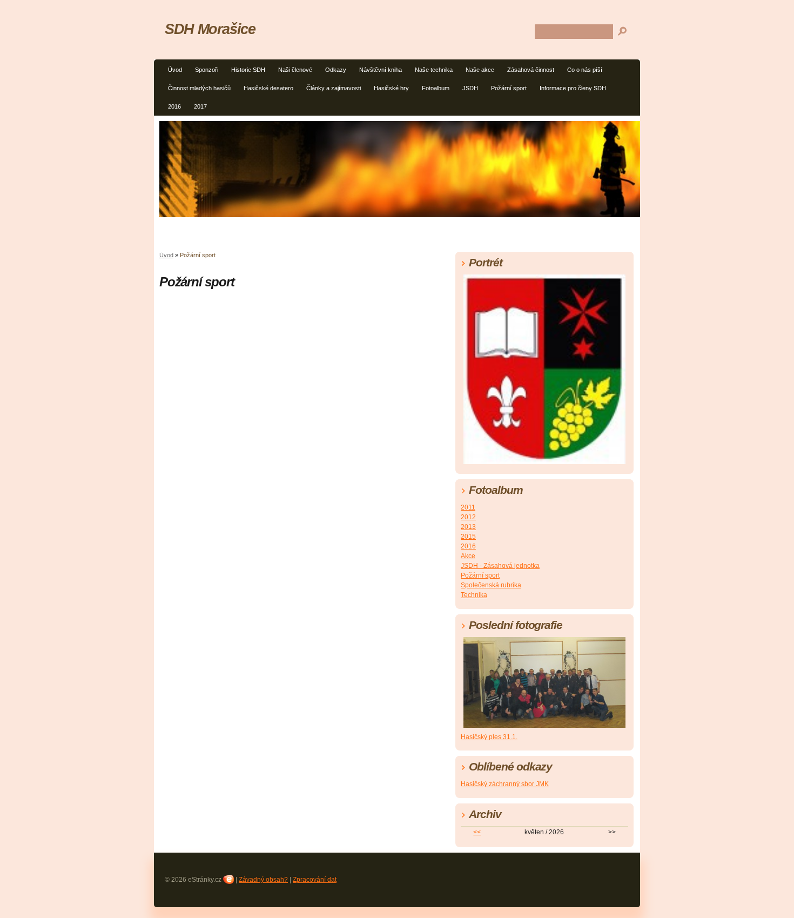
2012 (468, 517)
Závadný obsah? (263, 879)
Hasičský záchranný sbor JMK (505, 784)
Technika (474, 595)
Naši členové (295, 69)
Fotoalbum (435, 88)
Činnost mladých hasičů (199, 88)
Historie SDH (248, 69)
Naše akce (480, 69)
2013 (468, 527)
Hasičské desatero (268, 88)
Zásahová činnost (530, 69)
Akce (468, 556)
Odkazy (335, 69)
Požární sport (509, 88)
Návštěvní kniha (380, 69)
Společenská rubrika (491, 585)
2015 (468, 536)
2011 (468, 507)
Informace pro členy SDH (573, 88)
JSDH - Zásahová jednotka (500, 565)
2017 (200, 106)
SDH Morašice (210, 29)
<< (477, 832)
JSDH (470, 88)
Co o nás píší (584, 69)
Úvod (175, 69)
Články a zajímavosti (333, 88)
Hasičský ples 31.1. (489, 737)
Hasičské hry (391, 88)
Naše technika (434, 69)
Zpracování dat (315, 879)
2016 (174, 106)
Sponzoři (206, 69)
